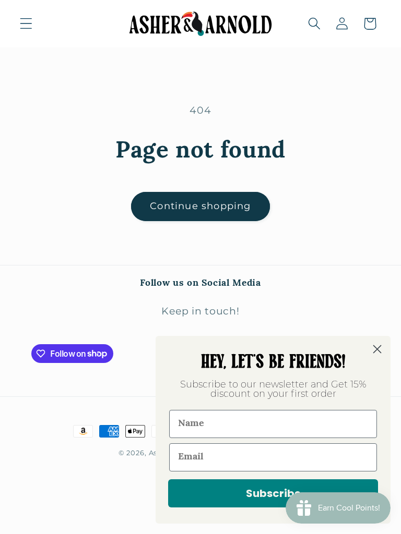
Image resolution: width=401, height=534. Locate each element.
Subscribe (273, 493)
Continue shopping (200, 206)
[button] (26, 24)
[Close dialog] (377, 349)
